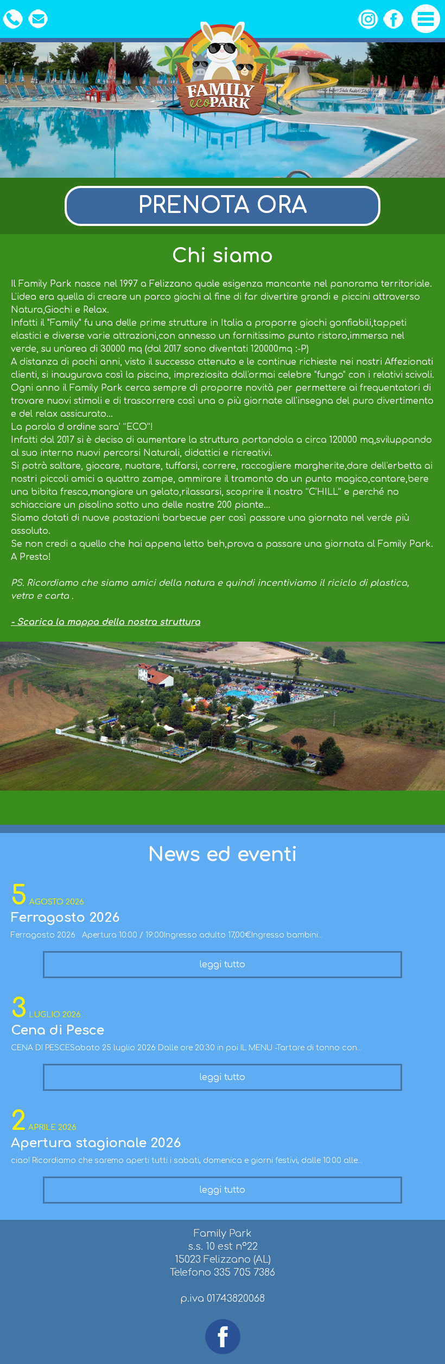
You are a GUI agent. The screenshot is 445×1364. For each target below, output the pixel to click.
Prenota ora (222, 205)
